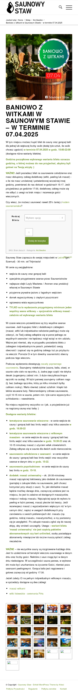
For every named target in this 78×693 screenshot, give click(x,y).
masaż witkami (17, 588)
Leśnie (61, 257)
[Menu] (67, 7)
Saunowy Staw (24, 684)
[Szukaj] (58, 7)
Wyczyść (68, 257)
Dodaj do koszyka (37, 240)
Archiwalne (41, 250)
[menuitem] (58, 7)
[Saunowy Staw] (32, 7)
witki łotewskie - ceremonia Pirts (26, 593)
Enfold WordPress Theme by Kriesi (48, 684)
